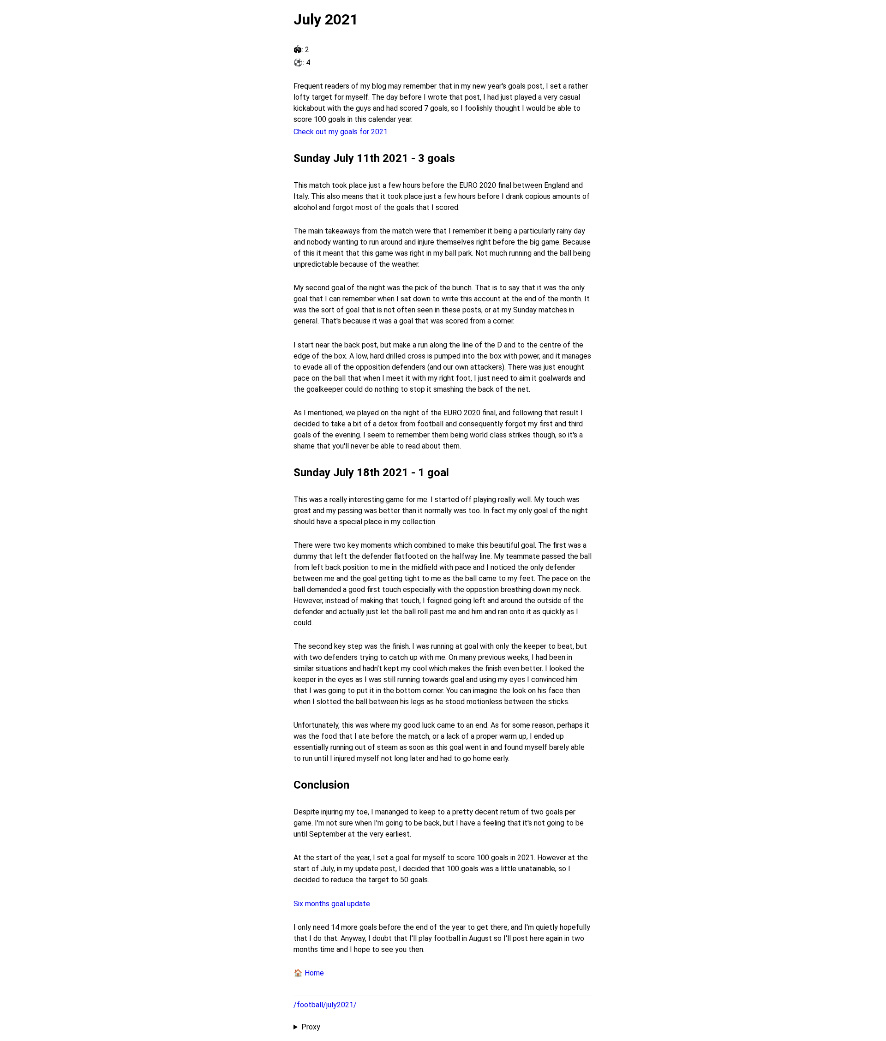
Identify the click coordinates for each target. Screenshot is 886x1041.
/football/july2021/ (325, 1004)
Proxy (310, 1027)
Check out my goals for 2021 (340, 131)
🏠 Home (308, 973)
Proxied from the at (420, 1028)
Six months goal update (331, 903)
